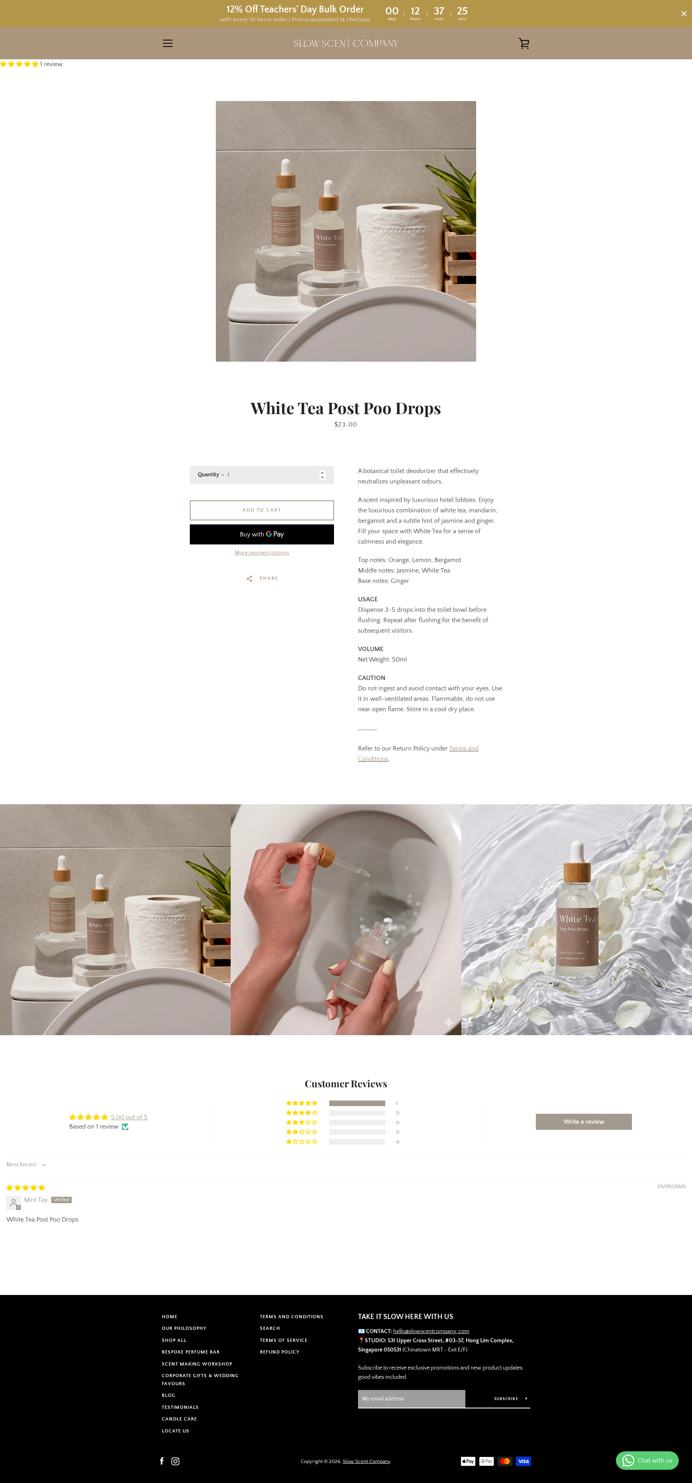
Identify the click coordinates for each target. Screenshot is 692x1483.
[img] (25, 1188)
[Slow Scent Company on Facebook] (162, 1461)
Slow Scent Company (366, 1461)
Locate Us (175, 1431)
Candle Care (179, 1419)
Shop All (174, 1340)
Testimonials (180, 1407)
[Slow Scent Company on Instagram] (175, 1461)
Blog (168, 1395)
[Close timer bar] (684, 13)
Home (169, 1316)
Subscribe (507, 1399)
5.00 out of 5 (129, 1117)
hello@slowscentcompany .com (431, 1331)
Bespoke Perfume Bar (191, 1352)
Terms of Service (284, 1340)
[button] (20, 64)
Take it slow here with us (405, 1317)
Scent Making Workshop (197, 1364)
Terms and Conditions (292, 1316)
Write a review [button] (583, 1121)
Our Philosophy (184, 1328)
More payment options (262, 553)
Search (270, 1328)
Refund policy (280, 1352)
